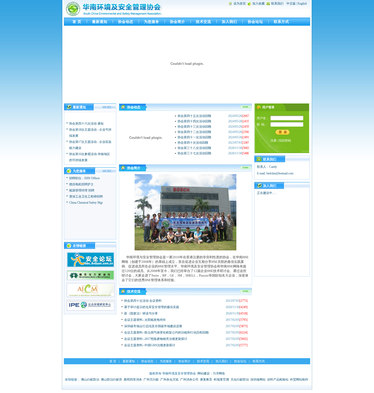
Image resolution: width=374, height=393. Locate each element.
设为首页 (240, 3)
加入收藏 (258, 3)
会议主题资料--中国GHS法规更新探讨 (149, 345)
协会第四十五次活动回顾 (194, 116)
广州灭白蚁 (151, 379)
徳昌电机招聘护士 (81, 184)
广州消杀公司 (189, 379)
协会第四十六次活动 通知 (86, 121)
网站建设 (203, 373)
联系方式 (281, 22)
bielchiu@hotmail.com (279, 173)
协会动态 (125, 22)
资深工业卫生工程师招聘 (86, 196)
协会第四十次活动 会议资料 (143, 301)
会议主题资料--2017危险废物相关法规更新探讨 (155, 339)
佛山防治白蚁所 (111, 379)
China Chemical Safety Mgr (86, 202)
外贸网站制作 (299, 379)
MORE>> (109, 107)
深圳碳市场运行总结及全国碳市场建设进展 (153, 326)
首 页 (77, 22)
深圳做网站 (258, 379)
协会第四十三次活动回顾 (194, 126)
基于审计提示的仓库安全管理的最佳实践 (151, 307)
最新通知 (99, 22)
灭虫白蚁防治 (240, 379)
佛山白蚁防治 (90, 379)
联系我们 (277, 3)
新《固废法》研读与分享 (141, 313)
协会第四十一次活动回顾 (194, 137)
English (302, 3)
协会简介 (177, 22)
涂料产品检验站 (278, 379)
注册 (273, 140)
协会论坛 (255, 22)
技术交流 (203, 22)
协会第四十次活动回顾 (193, 142)
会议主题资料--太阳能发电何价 (145, 320)
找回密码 (285, 140)
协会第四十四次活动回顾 (194, 121)
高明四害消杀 (133, 379)
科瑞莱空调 (221, 379)
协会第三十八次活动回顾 (194, 148)
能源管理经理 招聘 (81, 190)
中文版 (291, 3)
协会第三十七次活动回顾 (194, 153)
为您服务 (151, 22)
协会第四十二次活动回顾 (194, 132)
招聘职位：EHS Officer (84, 178)
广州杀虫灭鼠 (169, 379)
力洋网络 (219, 373)
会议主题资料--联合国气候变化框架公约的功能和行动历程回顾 (166, 332)
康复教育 (206, 379)
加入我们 (229, 22)
